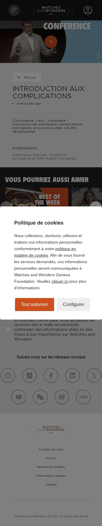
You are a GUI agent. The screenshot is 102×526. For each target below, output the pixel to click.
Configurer (73, 304)
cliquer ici (60, 281)
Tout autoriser (34, 304)
